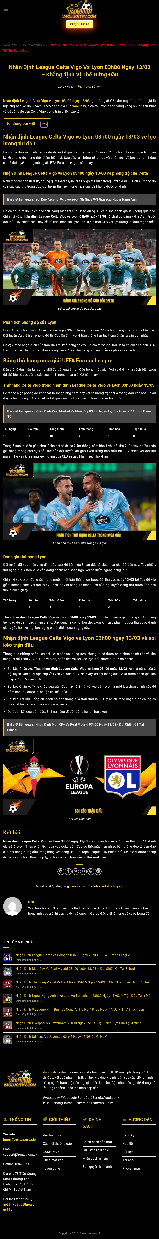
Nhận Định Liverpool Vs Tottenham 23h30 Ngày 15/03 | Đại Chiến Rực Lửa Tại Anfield (78, 1023)
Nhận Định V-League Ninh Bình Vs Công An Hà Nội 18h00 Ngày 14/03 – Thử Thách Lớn (80, 1009)
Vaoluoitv (10, 45)
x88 (15, 1204)
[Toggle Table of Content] (42, 124)
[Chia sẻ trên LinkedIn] (98, 871)
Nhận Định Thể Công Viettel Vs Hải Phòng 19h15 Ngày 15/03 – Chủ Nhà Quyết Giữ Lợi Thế (82, 982)
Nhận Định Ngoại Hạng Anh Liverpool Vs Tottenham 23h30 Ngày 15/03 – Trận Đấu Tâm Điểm (84, 996)
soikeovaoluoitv (33, 45)
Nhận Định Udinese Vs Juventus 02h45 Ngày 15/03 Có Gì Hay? (62, 1037)
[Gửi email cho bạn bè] (83, 871)
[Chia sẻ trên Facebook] (68, 871)
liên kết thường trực (111, 886)
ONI (99, 87)
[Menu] (5, 9)
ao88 (7, 1204)
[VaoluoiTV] (79, 9)
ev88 (6, 1210)
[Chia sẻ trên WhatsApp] (60, 871)
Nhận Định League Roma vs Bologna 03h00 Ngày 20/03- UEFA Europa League (73, 955)
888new (26, 1204)
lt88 (27, 1199)
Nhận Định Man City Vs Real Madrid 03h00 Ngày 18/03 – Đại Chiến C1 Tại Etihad (75, 969)
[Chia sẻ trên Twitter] (75, 871)
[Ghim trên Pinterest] (90, 871)
